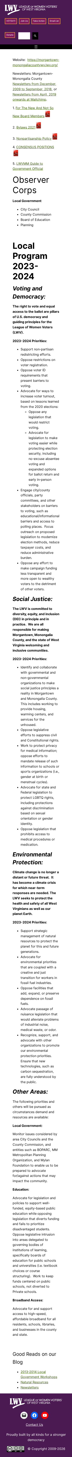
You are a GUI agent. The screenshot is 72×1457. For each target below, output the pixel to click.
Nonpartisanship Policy (34, 138)
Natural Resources (34, 1382)
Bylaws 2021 (25, 127)
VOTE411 (10, 21)
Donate (9, 35)
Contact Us (34, 1425)
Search (35, 35)
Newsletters (30, 1387)
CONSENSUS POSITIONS (35, 147)
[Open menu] (36, 46)
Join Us (24, 21)
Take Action (39, 21)
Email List (54, 21)
